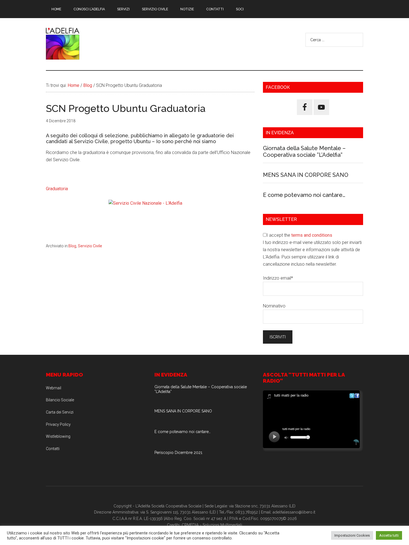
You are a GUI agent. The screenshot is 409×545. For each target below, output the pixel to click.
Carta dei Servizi (59, 412)
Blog (72, 246)
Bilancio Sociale (60, 400)
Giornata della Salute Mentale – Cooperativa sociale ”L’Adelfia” (304, 151)
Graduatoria (57, 188)
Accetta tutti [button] (389, 535)
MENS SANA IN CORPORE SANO (305, 175)
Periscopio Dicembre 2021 (178, 452)
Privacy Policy (58, 424)
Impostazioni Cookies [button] (352, 535)
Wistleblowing (58, 436)
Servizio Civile (90, 246)
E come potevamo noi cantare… (304, 195)
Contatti (53, 448)
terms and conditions (311, 235)
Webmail (53, 388)
